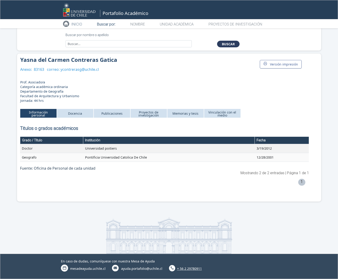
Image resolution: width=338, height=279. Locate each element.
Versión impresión (283, 64)
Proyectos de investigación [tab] (148, 113)
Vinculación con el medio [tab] (222, 113)
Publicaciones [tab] (112, 113)
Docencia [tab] (75, 113)
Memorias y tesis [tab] (185, 113)
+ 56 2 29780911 (189, 268)
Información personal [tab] (38, 113)
